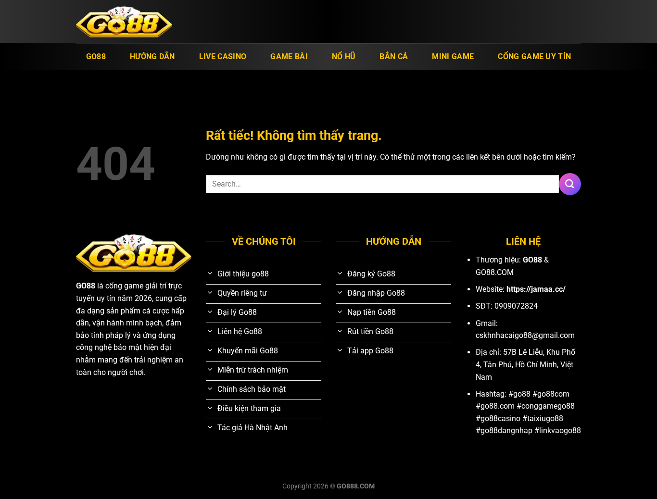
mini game (453, 56)
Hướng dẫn (152, 56)
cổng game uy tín (534, 56)
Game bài (289, 56)
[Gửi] (570, 184)
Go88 (96, 56)
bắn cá (393, 56)
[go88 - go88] (124, 22)
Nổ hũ (344, 56)
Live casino (223, 56)
